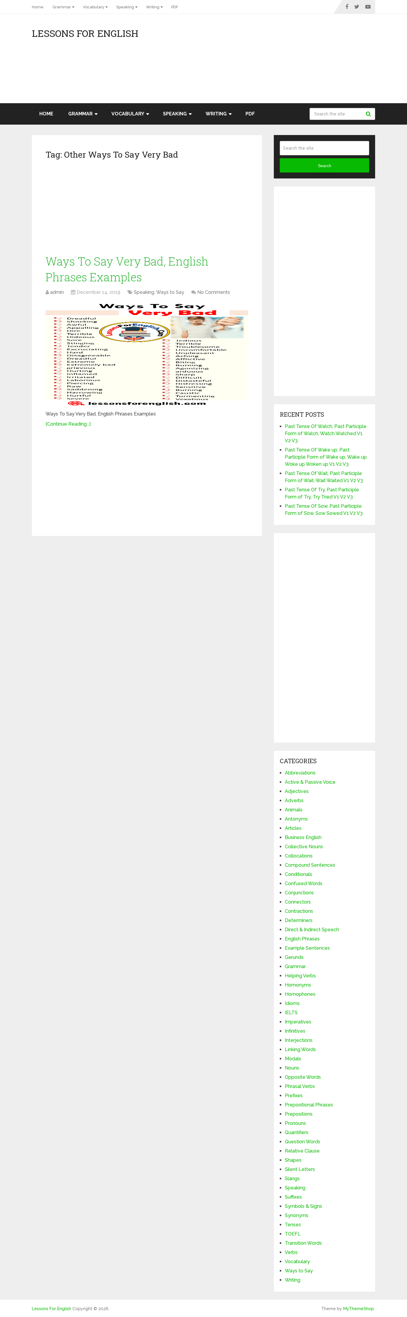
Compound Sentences (310, 865)
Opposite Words (303, 1077)
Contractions (299, 911)
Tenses (293, 1224)
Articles (293, 828)
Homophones (300, 994)
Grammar (61, 7)
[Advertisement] (321, 61)
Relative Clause (302, 1151)
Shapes (293, 1160)
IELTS (291, 1012)
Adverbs (294, 800)
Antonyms (296, 819)
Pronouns (295, 1123)
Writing (152, 7)
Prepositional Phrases (309, 1105)
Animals (293, 810)
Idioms (292, 1003)
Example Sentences (307, 948)
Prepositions (299, 1114)
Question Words (302, 1141)
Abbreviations (300, 773)
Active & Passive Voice (310, 782)
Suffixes (293, 1197)
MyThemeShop (358, 1308)
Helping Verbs (300, 976)
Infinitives (295, 1031)
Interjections (299, 1040)
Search (369, 114)
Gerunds (294, 957)
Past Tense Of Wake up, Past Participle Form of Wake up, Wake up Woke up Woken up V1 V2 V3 (326, 457)
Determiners (299, 920)
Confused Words (303, 883)
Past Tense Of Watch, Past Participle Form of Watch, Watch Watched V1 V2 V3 (325, 433)
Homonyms (298, 985)
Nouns (292, 1068)
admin (57, 292)
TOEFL (293, 1234)
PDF (174, 7)
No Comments (213, 292)
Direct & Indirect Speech (312, 929)
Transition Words (303, 1243)
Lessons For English (85, 33)
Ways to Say (170, 292)
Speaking (125, 7)
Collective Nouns (304, 846)
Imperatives (298, 1022)
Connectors (298, 902)
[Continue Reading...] (68, 424)
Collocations (299, 856)
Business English (303, 837)
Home (38, 7)
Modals (293, 1059)
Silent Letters (300, 1169)
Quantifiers (296, 1132)
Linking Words (300, 1049)
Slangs (292, 1178)
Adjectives (297, 791)
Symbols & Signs (303, 1206)
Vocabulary (93, 7)
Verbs (291, 1252)
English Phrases (302, 939)
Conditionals (298, 874)
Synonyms (296, 1215)
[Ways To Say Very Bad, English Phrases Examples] (147, 354)
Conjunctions (299, 893)
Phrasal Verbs (300, 1086)
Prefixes (294, 1095)
